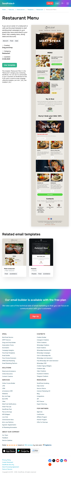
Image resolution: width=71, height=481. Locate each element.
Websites (5, 393)
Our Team (5, 435)
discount (5, 41)
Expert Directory (42, 404)
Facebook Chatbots (43, 374)
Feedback (5, 438)
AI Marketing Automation (9, 427)
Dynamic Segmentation (9, 425)
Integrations (40, 396)
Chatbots (41, 334)
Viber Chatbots (41, 371)
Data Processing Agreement (10, 467)
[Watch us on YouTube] (57, 460)
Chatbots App (41, 368)
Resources (41, 380)
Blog (38, 393)
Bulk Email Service (7, 337)
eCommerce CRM (7, 391)
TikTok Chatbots (42, 342)
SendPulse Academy (43, 383)
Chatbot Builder (41, 337)
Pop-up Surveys (7, 412)
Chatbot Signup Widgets (44, 366)
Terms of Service (7, 469)
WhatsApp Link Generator (44, 358)
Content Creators (7, 376)
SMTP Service (6, 340)
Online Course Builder (8, 383)
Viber (3, 401)
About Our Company (10, 432)
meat (16, 41)
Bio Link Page (6, 396)
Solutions (6, 368)
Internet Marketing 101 (43, 391)
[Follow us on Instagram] (65, 460)
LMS (3, 386)
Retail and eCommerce (9, 371)
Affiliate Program (42, 417)
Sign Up (50, 3)
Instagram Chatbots (43, 340)
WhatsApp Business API (44, 350)
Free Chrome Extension (9, 358)
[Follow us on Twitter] (53, 460)
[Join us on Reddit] (49, 464)
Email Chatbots (41, 348)
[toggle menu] (68, 3)
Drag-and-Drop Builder (9, 342)
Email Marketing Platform (9, 363)
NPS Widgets (6, 414)
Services (6, 380)
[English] (63, 3)
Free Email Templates (8, 353)
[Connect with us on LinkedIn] (61, 460)
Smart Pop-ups (6, 406)
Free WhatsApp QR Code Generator (47, 361)
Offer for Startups (42, 422)
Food (11, 41)
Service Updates (7, 440)
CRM (3, 388)
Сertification (40, 414)
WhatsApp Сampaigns (43, 353)
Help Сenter (40, 386)
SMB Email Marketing (8, 361)
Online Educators (7, 374)
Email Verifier (6, 355)
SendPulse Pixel (7, 409)
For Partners (42, 408)
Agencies (39, 412)
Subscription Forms (8, 345)
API (38, 399)
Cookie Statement (7, 462)
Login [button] (57, 3)
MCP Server (40, 401)
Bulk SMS (5, 399)
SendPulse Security (8, 464)
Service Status (41, 388)
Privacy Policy (6, 460)
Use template (9, 65)
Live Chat (5, 417)
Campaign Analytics (8, 350)
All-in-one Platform (7, 422)
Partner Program (42, 419)
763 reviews (28, 445)
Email (4, 334)
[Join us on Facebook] (49, 460)
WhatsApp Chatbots (43, 345)
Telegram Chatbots (42, 376)
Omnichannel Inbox (8, 419)
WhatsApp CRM (41, 363)
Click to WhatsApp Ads (44, 355)
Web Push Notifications (9, 404)
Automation (5, 348)
